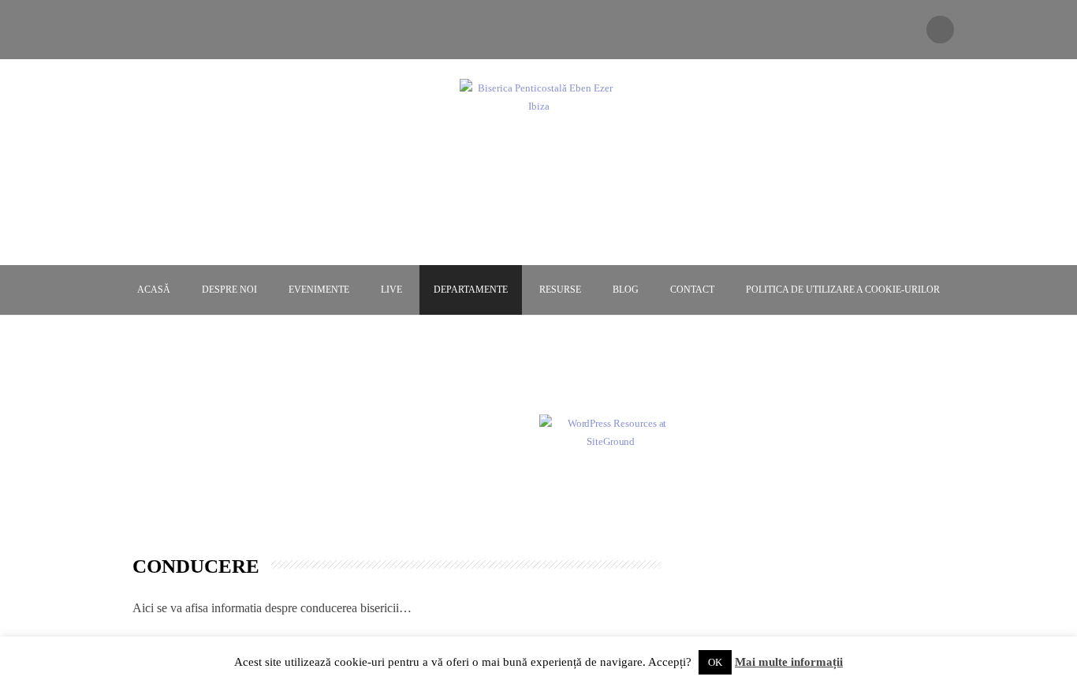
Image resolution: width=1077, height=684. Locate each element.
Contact (692, 289)
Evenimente (319, 289)
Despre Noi (229, 289)
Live (391, 289)
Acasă (153, 289)
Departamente (471, 289)
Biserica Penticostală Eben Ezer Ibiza (538, 136)
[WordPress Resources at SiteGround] (610, 431)
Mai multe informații (789, 662)
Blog (626, 289)
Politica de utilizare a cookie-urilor (843, 289)
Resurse (560, 289)
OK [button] (715, 662)
